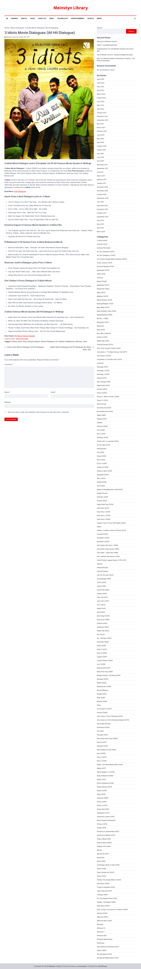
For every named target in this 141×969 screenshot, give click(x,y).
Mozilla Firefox (102, 694)
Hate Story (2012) (103, 508)
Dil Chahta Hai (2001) (104, 408)
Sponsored (100, 857)
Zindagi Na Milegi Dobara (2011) (108, 958)
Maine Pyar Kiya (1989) (105, 671)
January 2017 (101, 183)
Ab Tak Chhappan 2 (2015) (106, 255)
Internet (99, 564)
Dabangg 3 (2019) (103, 374)
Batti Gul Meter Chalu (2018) (106, 311)
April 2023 (100, 90)
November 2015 (102, 209)
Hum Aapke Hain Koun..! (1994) (107, 545)
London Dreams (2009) (105, 660)
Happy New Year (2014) (105, 504)
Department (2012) (103, 385)
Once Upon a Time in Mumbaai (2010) (110, 716)
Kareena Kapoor (34, 341)
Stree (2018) (101, 861)
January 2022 (102, 112)
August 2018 (101, 150)
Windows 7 (100, 932)
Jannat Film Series (103, 590)
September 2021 (102, 120)
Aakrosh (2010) (102, 244)
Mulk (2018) (101, 697)
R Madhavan (70, 341)
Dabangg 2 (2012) (103, 370)
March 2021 (101, 127)
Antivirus (100, 277)
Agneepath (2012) (103, 270)
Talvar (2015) (101, 876)
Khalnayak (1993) (103, 627)
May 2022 (100, 105)
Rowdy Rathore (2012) (104, 787)
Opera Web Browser (104, 724)
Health (24, 18)
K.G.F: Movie (101, 605)
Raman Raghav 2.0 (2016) (106, 772)
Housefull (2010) (102, 534)
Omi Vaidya (59, 341)
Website (7, 402)
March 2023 (101, 94)
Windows (100, 924)
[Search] (134, 18)
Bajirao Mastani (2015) (104, 300)
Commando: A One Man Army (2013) (109, 359)
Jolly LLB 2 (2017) (103, 601)
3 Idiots (14, 341)
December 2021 (102, 116)
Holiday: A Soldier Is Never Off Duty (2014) (111, 530)
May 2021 (100, 124)
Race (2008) (101, 753)
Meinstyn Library (70, 8)
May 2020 (100, 138)
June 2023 (100, 83)
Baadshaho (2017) (103, 285)
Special (99, 850)
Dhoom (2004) (102, 393)
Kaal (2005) (101, 612)
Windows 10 (101, 928)
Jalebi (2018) (101, 586)
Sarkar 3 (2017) (102, 805)
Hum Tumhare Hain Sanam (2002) (108, 556)
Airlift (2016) (101, 274)
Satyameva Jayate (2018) (105, 816)
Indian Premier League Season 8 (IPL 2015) (111, 560)
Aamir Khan (22, 341)
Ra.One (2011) (101, 742)
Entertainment (77, 18)
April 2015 (100, 228)
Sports (90, 18)
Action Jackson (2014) (104, 263)
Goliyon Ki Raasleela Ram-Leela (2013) (110, 489)
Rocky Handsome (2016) (105, 783)
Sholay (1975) (101, 828)
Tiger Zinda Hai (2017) (104, 891)
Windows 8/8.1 (102, 935)
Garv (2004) (101, 478)
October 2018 (101, 146)
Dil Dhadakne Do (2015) (105, 411)
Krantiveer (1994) (103, 642)
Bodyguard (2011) (103, 322)
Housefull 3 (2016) (103, 541)
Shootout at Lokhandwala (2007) (108, 831)
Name (7, 392)
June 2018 (100, 157)
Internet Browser (102, 567)
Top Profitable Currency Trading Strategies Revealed (115, 55)
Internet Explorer (102, 571)
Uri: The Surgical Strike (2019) (107, 898)
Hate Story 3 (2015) (103, 515)
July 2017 (100, 172)
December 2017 (102, 165)
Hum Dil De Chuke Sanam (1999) (108, 549)
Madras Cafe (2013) (104, 668)
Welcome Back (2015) (104, 921)
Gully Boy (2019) (102, 497)
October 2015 (101, 213)
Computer (100, 363)
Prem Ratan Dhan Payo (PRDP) (107, 738)
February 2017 (102, 179)
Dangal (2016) (102, 378)
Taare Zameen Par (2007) (105, 872)
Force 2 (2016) (102, 463)
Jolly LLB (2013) (102, 597)
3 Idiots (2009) (9, 339)
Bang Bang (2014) (103, 307)
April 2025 (100, 79)
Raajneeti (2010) (102, 746)
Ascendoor (82, 966)
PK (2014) (100, 731)
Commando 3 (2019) (104, 356)
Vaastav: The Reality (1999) (106, 902)
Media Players (102, 683)
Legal (32, 18)
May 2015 (100, 224)
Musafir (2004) (102, 701)
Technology (62, 18)
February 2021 (102, 131)
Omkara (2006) (102, 712)
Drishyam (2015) (102, 437)
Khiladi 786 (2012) (103, 631)
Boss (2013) (101, 330)
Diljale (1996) (101, 415)
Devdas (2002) (102, 389)
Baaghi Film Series (103, 289)
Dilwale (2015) (101, 419)
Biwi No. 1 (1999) (102, 318)
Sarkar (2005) (101, 802)
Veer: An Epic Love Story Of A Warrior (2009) (112, 909)
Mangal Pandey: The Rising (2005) (108, 675)
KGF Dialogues (20, 191)
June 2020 (100, 135)
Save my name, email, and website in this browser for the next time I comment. (38, 412)
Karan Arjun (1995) (103, 619)
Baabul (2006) (102, 281)
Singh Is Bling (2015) (104, 839)
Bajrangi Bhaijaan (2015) (105, 303)
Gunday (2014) (102, 500)
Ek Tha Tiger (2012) (103, 445)
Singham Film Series (103, 846)
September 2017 (102, 168)
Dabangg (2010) (102, 367)
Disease (99, 422)
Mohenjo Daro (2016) (104, 686)
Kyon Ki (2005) (102, 653)
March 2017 (101, 176)
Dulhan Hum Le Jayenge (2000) (108, 441)
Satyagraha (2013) (103, 813)
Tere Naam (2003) (103, 883)
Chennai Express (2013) (105, 344)
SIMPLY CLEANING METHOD (107, 45)
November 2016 (102, 191)
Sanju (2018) (101, 794)
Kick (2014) (101, 634)
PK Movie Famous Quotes (25, 336)
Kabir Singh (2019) (103, 616)
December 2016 (102, 187)
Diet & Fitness (101, 404)
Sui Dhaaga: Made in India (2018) (108, 865)
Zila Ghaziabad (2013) (104, 954)
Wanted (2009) (102, 913)
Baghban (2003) (102, 296)
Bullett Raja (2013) (103, 341)
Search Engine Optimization (106, 820)
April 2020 (100, 142)
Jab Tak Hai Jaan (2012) (105, 575)
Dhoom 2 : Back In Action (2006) (108, 396)
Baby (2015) (101, 292)
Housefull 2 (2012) (103, 538)
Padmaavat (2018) (103, 727)
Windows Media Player (104, 939)
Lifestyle (42, 18)
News (99, 18)
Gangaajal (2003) (103, 474)
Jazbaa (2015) (102, 593)
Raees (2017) (101, 768)
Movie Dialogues (22, 339)
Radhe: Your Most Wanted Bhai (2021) (110, 764)
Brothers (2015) (102, 337)
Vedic (51, 18)
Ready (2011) (101, 779)
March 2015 (101, 231)
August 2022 (101, 98)
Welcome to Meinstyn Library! (107, 41)
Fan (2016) (100, 452)
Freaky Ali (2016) (102, 467)
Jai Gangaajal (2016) (104, 579)
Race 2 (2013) (102, 757)
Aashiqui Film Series (103, 248)
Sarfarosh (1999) (102, 798)
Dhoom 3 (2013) (102, 400)
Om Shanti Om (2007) (104, 709)
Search (99, 28)
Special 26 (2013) (103, 854)
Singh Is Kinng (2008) (104, 842)
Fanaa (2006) (101, 456)
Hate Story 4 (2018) (103, 519)
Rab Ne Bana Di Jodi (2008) (106, 750)
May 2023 (100, 86)
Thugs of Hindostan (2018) (106, 887)
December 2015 (102, 205)
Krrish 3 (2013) (102, 649)
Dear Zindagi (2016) (103, 382)
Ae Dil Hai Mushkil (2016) (105, 266)
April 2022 (100, 109)
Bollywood (100, 326)
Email (53, 392)
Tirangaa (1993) (102, 894)
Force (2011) (101, 460)
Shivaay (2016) (102, 824)
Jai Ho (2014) (101, 582)
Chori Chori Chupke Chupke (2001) (109, 348)
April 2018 (100, 161)
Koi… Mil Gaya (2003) (104, 638)
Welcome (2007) (102, 917)
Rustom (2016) (102, 790)
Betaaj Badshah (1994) (104, 315)
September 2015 (102, 217)
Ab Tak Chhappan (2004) (105, 251)
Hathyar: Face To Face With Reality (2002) (111, 523)
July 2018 (100, 153)
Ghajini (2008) (102, 482)
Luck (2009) (101, 664)
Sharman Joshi (81, 341)
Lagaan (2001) (102, 657)
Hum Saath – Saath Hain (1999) (107, 553)
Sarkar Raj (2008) (103, 809)
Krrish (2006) (101, 645)
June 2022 (100, 101)
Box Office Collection (104, 333)
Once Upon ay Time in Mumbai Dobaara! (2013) (113, 720)
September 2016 (102, 198)
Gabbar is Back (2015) (104, 471)
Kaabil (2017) (101, 608)
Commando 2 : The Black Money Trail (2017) (112, 352)
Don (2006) (101, 430)
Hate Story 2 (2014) (103, 512)
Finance (14, 18)
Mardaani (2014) (102, 679)
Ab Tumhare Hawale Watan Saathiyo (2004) (112, 259)
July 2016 (100, 202)
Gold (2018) (101, 486)
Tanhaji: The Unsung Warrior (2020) (109, 880)
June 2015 (100, 220)
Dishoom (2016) (102, 426)
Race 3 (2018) (102, 761)
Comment (8, 364)
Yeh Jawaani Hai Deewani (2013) (108, 947)
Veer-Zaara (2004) (103, 906)
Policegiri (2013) (102, 735)
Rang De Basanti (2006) (105, 776)
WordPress (100, 943)
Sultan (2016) (101, 868)
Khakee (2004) (102, 623)
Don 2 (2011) (101, 434)
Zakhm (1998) (101, 950)
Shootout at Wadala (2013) (106, 835)
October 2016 (101, 194)
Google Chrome (102, 493)
